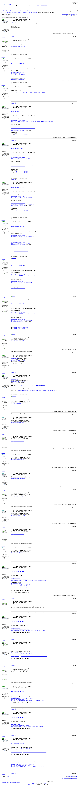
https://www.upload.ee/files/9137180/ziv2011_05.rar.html (22, 722)
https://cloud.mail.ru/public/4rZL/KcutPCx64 (19, 751)
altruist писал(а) (14, 358)
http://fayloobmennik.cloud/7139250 (18, 163)
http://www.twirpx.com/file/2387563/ (18, 166)
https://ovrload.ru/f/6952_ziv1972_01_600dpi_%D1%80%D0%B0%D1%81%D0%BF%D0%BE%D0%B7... (32, 121)
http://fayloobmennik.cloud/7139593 (21, 251)
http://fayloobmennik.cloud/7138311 (21, 171)
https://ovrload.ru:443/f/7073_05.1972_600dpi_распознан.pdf (23, 313)
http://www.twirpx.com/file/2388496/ (18, 244)
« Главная (4, 782)
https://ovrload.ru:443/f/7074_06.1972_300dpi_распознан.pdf (23, 320)
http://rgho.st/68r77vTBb (15, 628)
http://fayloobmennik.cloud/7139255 (21, 210)
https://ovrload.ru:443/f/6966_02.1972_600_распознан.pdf (22, 158)
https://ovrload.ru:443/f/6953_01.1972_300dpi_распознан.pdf (23, 128)
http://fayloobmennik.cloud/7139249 (18, 157)
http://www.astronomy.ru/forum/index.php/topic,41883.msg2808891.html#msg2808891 (28, 92)
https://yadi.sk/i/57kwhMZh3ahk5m (18, 478)
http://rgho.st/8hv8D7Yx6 (16, 73)
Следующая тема (73, 14)
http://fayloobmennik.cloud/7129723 (18, 79)
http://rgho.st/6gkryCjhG (15, 724)
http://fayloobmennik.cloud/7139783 (21, 328)
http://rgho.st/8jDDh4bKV (16, 652)
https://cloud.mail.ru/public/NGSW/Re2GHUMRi (20, 765)
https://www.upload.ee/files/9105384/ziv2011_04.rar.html (22, 698)
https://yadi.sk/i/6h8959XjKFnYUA (18, 515)
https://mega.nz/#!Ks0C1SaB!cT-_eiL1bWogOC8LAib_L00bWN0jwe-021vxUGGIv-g (28, 766)
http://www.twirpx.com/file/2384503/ (18, 72)
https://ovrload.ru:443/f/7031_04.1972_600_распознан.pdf (22, 236)
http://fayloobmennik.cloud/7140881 (18, 242)
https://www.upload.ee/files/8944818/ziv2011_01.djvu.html (22, 576)
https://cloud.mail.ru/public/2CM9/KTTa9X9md (20, 725)
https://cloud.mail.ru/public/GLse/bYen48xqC (19, 585)
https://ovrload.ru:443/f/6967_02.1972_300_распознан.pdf (22, 165)
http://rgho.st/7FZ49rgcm (15, 749)
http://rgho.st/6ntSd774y (15, 697)
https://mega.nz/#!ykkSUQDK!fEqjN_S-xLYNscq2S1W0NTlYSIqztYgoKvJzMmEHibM (28, 726)
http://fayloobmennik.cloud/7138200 (18, 120)
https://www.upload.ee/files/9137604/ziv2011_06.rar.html (22, 748)
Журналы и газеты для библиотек (30, 12)
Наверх (3, 37)
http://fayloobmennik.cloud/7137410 (21, 134)
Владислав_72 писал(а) (16, 22)
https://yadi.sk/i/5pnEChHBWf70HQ (18, 672)
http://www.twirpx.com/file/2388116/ (18, 205)
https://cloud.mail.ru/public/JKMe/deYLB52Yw (20, 654)
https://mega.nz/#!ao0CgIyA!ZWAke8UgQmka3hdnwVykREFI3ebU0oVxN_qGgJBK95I (28, 586)
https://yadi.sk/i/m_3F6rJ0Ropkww (17, 534)
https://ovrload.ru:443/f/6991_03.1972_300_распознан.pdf (22, 204)
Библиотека (30, 10)
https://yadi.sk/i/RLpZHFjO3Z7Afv (18, 340)
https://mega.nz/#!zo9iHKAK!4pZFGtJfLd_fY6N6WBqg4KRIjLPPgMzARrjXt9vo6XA (28, 580)
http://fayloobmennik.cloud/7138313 (21, 172)
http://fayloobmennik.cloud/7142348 (18, 319)
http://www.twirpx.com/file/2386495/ (18, 130)
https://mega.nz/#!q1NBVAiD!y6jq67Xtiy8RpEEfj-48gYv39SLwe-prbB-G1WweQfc (27, 700)
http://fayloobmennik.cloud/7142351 (18, 281)
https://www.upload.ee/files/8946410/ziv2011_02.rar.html (22, 626)
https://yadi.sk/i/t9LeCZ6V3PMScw (18, 46)
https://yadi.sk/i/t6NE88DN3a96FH (18, 422)
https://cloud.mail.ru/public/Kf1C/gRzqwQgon (20, 629)
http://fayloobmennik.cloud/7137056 (18, 74)
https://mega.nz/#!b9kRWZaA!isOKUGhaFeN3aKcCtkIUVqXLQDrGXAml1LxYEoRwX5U (36, 390)
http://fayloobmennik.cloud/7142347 (18, 312)
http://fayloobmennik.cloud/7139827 (18, 196)
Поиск (11, 10)
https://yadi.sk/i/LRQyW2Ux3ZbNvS (18, 403)
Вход (38, 5)
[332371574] (13, 36)
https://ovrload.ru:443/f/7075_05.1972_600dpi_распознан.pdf (23, 275)
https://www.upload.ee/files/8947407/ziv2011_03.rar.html (22, 653)
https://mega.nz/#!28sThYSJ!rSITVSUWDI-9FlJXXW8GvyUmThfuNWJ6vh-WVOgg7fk (28, 630)
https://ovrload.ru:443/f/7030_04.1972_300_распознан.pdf (22, 243)
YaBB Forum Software (32, 784)
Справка (8, 10)
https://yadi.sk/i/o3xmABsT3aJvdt (17, 441)
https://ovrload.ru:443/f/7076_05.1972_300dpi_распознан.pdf (23, 282)
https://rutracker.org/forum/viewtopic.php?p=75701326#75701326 (32, 385)
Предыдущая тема (65, 14)
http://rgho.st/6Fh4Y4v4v (16, 583)
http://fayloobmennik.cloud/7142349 (18, 274)
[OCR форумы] (7, 4)
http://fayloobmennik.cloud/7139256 (21, 211)
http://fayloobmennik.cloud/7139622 (21, 327)
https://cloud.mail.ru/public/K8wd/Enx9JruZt (19, 579)
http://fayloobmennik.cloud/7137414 (22, 135)
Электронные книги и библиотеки (14, 12)
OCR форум (3, 12)
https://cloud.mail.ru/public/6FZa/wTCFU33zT (20, 699)
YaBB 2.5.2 (45, 783)
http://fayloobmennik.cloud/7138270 (18, 126)
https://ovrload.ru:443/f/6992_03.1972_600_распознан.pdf (22, 197)
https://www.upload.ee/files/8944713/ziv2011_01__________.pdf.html (24, 584)
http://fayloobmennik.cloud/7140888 (18, 235)
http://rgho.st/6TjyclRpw (15, 578)
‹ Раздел (7, 782)
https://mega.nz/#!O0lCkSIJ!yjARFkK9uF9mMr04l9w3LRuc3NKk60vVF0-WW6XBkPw (28, 752)
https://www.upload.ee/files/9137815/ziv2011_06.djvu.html (22, 764)
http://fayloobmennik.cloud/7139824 (18, 203)
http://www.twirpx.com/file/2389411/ (18, 321)
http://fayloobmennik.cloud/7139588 (21, 250)
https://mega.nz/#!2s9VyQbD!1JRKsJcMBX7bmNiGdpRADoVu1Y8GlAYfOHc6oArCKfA (29, 656)
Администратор (23, 10)
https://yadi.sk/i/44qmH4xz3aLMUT (18, 459)
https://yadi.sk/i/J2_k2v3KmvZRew (18, 496)
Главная (4, 10)
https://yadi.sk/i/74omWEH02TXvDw (18, 552)
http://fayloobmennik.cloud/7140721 (18, 288)
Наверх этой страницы (15, 782)
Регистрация (44, 5)
